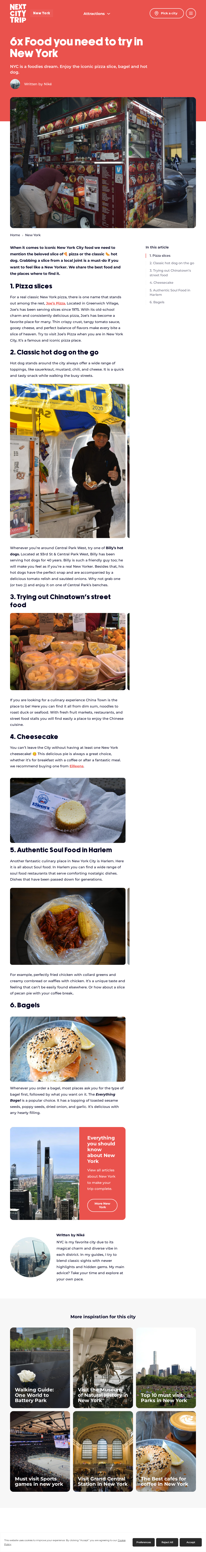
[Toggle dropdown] (108, 14)
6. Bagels (157, 302)
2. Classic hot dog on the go (172, 263)
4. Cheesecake (161, 283)
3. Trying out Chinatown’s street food (170, 273)
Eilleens (76, 766)
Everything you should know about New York (101, 1149)
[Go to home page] (18, 13)
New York (41, 13)
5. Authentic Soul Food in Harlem (170, 292)
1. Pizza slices (160, 256)
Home (15, 235)
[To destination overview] (44, 1173)
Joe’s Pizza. (56, 303)
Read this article (40, 1368)
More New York (102, 1205)
